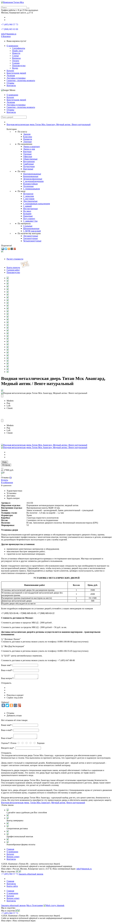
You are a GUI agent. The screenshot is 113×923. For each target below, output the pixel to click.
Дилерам (11, 75)
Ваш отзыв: (7, 738)
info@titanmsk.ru (84, 869)
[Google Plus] (14, 249)
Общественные (30, 159)
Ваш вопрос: (7, 678)
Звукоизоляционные (32, 179)
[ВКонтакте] (3, 705)
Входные (27, 151)
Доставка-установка (16, 78)
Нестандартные (30, 208)
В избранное (7, 482)
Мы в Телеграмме (34, 905)
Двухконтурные (30, 236)
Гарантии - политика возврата (21, 80)
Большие (27, 213)
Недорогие (28, 194)
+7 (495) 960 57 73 (9, 24)
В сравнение (6, 485)
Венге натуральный (75, 802)
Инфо (4, 462)
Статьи (15, 55)
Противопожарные (32, 174)
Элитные (27, 141)
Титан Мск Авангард (40, 802)
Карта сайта (12, 886)
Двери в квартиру (31, 146)
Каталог (10, 70)
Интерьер (6, 465)
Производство (18, 65)
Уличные (27, 154)
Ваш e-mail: (7, 670)
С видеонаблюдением (33, 181)
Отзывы (10, 83)
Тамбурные (28, 164)
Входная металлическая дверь (15, 802)
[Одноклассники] (8, 249)
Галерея (15, 63)
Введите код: (7, 748)
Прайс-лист (17, 51)
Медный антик (58, 802)
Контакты (11, 85)
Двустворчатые (30, 201)
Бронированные (30, 176)
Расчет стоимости (15, 259)
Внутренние (29, 161)
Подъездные (29, 166)
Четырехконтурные (32, 241)
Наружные (28, 169)
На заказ (27, 211)
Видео (15, 68)
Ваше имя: (6, 665)
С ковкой (27, 206)
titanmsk (60, 905)
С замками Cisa (30, 221)
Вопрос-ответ (13, 856)
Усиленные (28, 186)
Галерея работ (13, 270)
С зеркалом (28, 196)
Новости (16, 53)
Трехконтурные (30, 238)
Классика (27, 136)
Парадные (28, 216)
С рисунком (28, 198)
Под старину (29, 218)
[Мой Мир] (11, 249)
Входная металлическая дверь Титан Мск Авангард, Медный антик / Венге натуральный (49, 124)
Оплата (15, 60)
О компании (12, 46)
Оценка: (5, 743)
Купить (4, 480)
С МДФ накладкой (32, 231)
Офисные (27, 156)
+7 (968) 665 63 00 (9, 29)
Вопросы (16, 58)
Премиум (27, 139)
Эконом (26, 134)
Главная (10, 849)
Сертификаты (18, 48)
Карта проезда (13, 267)
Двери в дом (29, 149)
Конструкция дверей (16, 73)
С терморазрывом (31, 189)
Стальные (27, 226)
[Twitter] (6, 249)
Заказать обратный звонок (31, 874)
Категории (12, 129)
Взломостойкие (30, 184)
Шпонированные (31, 228)
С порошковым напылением (36, 203)
